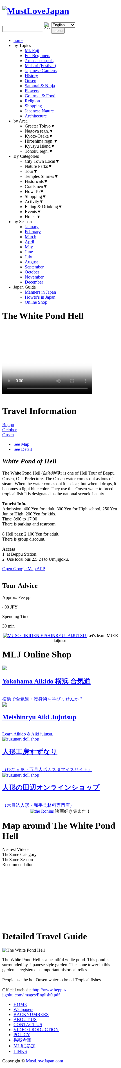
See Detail (23, 449)
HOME (20, 1004)
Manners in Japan (40, 292)
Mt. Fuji (32, 50)
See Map (21, 444)
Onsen (30, 80)
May (29, 246)
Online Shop (36, 302)
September (34, 267)
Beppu (8, 424)
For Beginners (37, 55)
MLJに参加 (24, 1045)
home (18, 40)
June (29, 251)
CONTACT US (28, 1024)
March (30, 236)
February (33, 231)
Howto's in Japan (40, 297)
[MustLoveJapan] (35, 11)
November (34, 277)
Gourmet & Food (40, 95)
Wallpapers (23, 1009)
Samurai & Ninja (40, 85)
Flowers (32, 90)
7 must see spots (39, 60)
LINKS (20, 1051)
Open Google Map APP (23, 568)
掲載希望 (23, 1040)
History (31, 75)
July (28, 256)
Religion (32, 100)
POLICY (22, 1034)
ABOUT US (25, 1019)
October (32, 272)
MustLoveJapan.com (44, 1060)
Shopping (33, 105)
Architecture (36, 116)
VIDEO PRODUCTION (36, 1029)
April (29, 241)
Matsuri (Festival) (40, 65)
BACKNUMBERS (31, 1014)
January (32, 226)
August (31, 262)
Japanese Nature (39, 111)
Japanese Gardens (41, 70)
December (34, 282)
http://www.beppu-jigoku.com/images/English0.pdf (34, 992)
